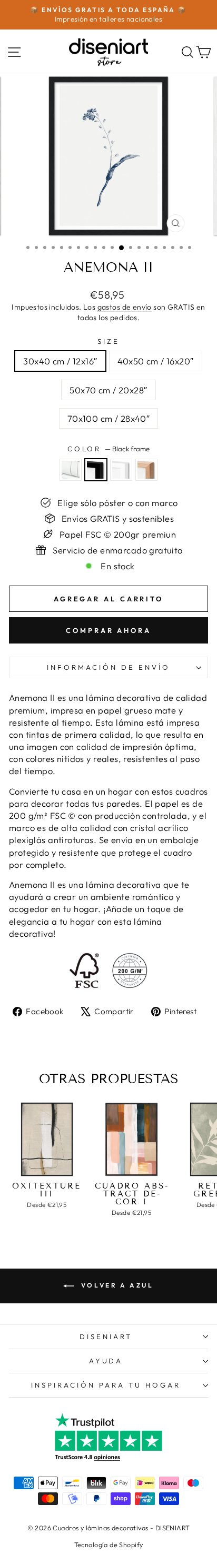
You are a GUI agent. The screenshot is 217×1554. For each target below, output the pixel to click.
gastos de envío (124, 307)
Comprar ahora (108, 630)
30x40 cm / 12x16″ (60, 361)
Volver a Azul (115, 1285)
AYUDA (106, 1361)
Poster (70, 469)
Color (108, 448)
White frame (121, 469)
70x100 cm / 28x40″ (108, 418)
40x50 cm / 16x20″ (155, 361)
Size (108, 341)
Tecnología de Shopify (108, 1544)
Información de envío (108, 667)
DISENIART (106, 1336)
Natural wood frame (146, 469)
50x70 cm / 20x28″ (108, 389)
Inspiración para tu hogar (105, 1385)
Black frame (95, 469)
